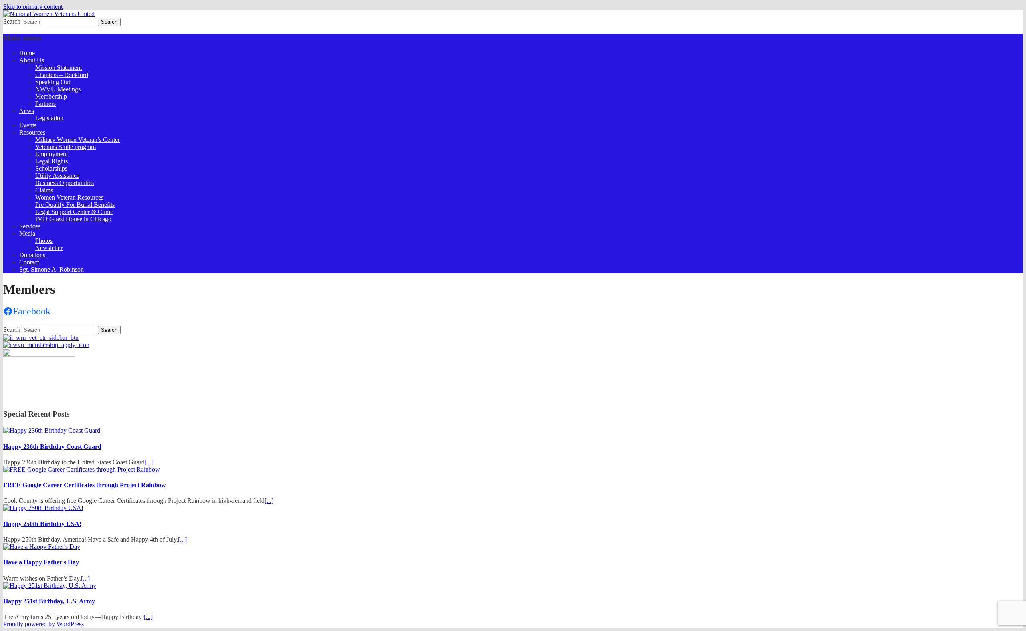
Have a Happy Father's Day (41, 562)
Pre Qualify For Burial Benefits (75, 204)
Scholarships (51, 168)
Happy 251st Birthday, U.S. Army (49, 601)
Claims (44, 190)
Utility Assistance (57, 175)
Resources (32, 132)
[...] (149, 462)
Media (27, 233)
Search (11, 21)
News (26, 110)
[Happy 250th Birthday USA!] (43, 507)
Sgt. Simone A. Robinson (51, 269)
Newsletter (49, 247)
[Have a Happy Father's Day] (41, 546)
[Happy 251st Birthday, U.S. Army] (49, 585)
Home (27, 53)
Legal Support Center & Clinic (74, 211)
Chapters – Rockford (61, 74)
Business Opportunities (64, 182)
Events (27, 125)
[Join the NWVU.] (46, 344)
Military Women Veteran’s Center (77, 139)
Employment (51, 154)
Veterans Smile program (65, 146)
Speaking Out (52, 82)
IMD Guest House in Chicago (73, 219)
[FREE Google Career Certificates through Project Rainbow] (81, 469)
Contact (29, 262)
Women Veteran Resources (69, 197)
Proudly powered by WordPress (43, 624)
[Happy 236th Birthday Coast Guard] (51, 430)
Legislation (49, 118)
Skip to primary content (33, 6)
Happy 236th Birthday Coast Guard (52, 446)
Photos (44, 240)
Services (29, 226)
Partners (45, 103)
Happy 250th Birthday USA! (42, 523)
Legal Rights (51, 161)
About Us (31, 60)
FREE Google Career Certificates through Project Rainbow (84, 485)
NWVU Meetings (58, 89)
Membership (51, 96)
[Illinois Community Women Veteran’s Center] (41, 337)
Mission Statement (58, 67)
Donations (32, 255)
